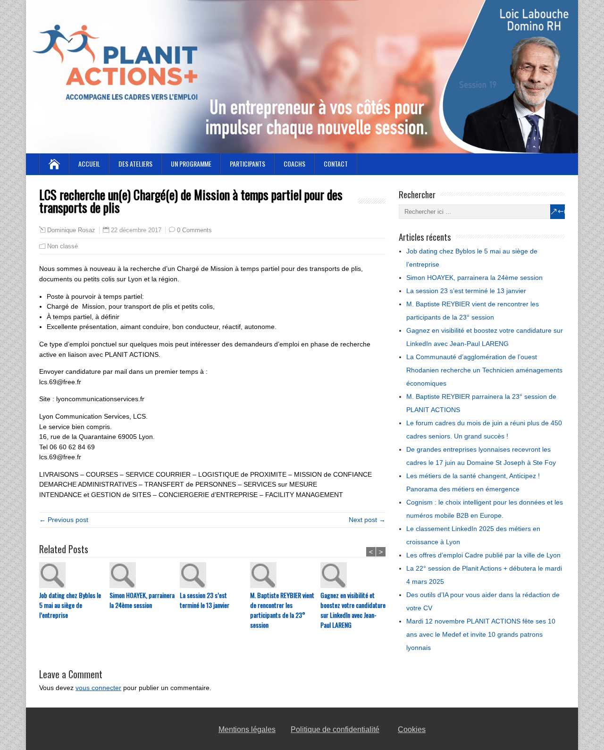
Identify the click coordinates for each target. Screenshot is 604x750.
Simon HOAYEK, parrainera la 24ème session (142, 600)
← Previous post (63, 519)
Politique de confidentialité (335, 729)
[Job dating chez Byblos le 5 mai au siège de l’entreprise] (74, 576)
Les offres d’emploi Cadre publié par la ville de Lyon (483, 555)
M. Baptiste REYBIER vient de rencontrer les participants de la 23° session (282, 610)
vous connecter (98, 687)
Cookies (412, 729)
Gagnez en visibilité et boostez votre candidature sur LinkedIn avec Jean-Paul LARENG (353, 610)
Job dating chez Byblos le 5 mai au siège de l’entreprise (70, 605)
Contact (336, 164)
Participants (247, 164)
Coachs (294, 164)
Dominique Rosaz (71, 230)
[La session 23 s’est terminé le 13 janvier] (215, 576)
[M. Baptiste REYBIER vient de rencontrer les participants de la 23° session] (285, 576)
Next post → (367, 519)
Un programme (191, 164)
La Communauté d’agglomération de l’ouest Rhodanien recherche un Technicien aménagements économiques (484, 370)
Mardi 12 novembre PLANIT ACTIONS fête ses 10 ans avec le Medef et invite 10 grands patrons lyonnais (480, 634)
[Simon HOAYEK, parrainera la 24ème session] (144, 576)
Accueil (89, 164)
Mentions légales (247, 729)
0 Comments (194, 230)
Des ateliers (135, 164)
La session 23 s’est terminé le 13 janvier (204, 600)
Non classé (62, 246)
